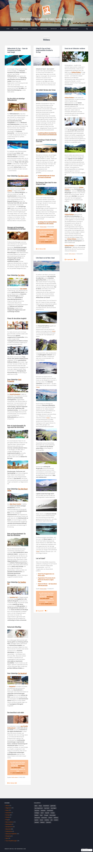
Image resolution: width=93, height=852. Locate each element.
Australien (8, 812)
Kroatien (52, 812)
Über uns (15, 28)
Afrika (7, 805)
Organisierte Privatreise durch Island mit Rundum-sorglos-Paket (46, 579)
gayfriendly (53, 805)
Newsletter (63, 28)
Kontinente (9, 824)
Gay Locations (9, 822)
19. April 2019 (69, 259)
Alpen (36, 805)
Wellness (42, 822)
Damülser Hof (14, 597)
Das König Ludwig (23, 176)
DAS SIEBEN (23, 289)
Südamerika (9, 831)
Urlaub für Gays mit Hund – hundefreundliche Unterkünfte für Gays (44, 50)
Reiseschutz (37, 817)
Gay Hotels (46, 808)
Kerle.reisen (14, 777)
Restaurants (44, 817)
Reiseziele (8, 829)
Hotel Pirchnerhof (15, 394)
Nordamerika (9, 826)
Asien (7, 810)
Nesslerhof (12, 686)
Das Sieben (21, 275)
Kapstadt (47, 812)
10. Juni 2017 (41, 610)
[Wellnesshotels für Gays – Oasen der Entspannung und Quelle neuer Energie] (18, 60)
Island (42, 812)
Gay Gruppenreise (39, 808)
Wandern (37, 822)
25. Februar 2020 (41, 249)
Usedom (56, 820)
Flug (7, 819)
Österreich (48, 822)
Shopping (8, 836)
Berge (40, 805)
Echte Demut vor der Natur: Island (45, 258)
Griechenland (50, 810)
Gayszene (37, 810)
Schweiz (50, 817)
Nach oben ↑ (85, 848)
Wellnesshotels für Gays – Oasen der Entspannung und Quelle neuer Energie (17, 50)
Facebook (34, 28)
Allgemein (8, 808)
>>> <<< (17, 773)
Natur (41, 815)
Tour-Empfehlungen (11, 840)
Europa (8, 815)
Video (37, 551)
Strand (41, 820)
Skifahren (56, 817)
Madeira (36, 815)
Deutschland (46, 805)
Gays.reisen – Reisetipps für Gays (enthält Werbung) (46, 19)
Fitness (7, 817)
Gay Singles (53, 808)
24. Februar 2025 (13, 783)
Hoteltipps (37, 812)
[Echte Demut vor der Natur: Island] (46, 266)
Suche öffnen (87, 28)
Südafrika (47, 820)
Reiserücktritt (52, 815)
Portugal (46, 815)
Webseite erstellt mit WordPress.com (15, 848)
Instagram (44, 28)
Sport (7, 838)
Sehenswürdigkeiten (11, 833)
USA (51, 820)
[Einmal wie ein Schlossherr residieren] (75, 57)
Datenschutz (74, 28)
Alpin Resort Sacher (15, 504)
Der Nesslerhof (22, 673)
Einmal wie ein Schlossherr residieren (75, 48)
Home (8, 28)
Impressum (54, 28)
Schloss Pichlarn (69, 97)
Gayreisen (25, 28)
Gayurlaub (43, 810)
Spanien (36, 820)
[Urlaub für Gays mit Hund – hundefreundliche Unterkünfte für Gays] (46, 60)
